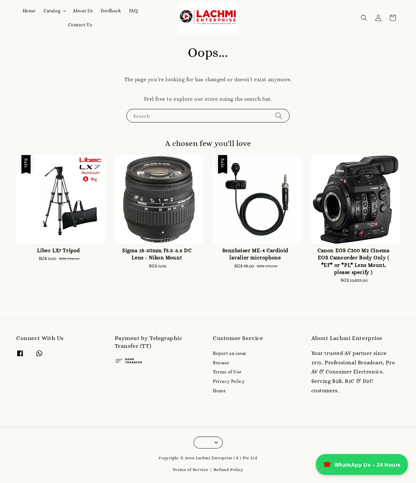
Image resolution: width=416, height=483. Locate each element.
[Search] (278, 115)
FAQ (133, 10)
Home (29, 10)
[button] (364, 18)
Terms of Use (227, 371)
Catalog (52, 10)
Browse (221, 362)
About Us (83, 10)
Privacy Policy (229, 381)
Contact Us (80, 24)
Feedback (111, 10)
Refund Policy (228, 469)
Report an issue (230, 353)
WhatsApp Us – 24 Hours (362, 464)
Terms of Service (190, 469)
